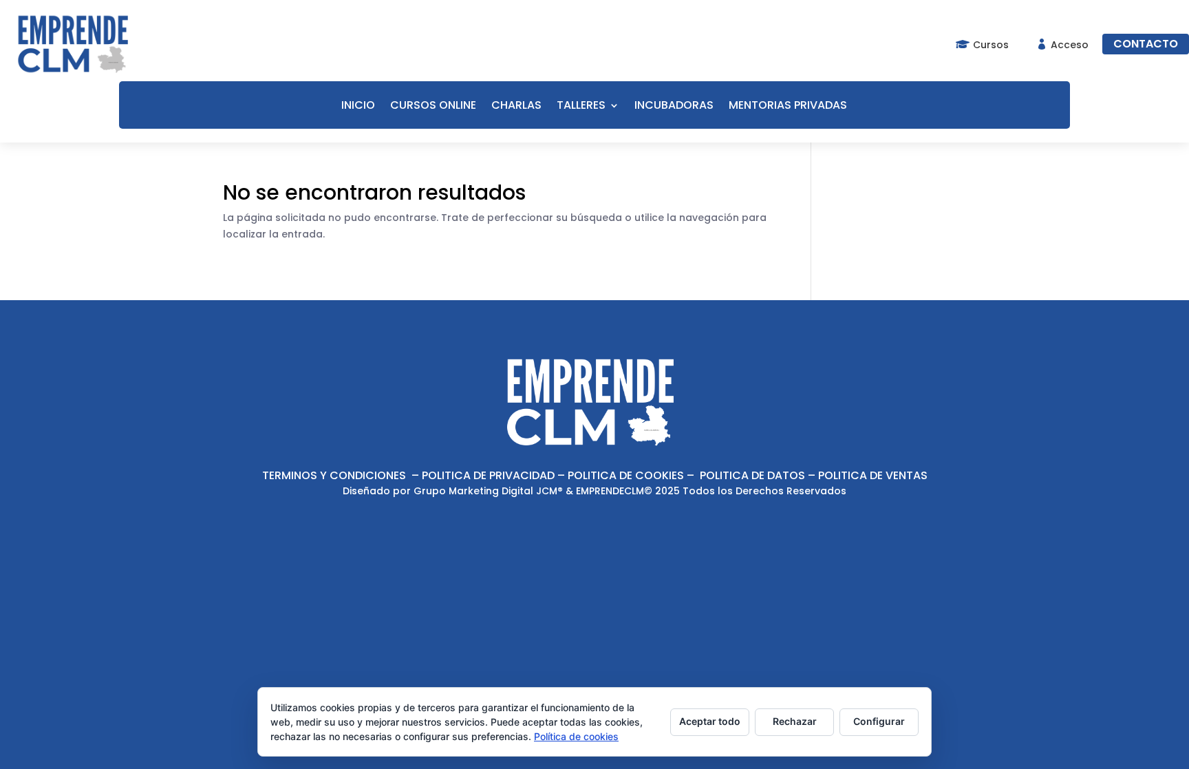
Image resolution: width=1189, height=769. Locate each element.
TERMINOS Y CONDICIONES (334, 475)
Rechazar (795, 721)
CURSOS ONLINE (433, 107)
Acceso (1070, 45)
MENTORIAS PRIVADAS (788, 107)
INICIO (358, 107)
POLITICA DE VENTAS (873, 475)
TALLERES (581, 107)
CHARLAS (516, 107)
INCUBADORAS (674, 107)
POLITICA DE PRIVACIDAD (488, 475)
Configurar (879, 721)
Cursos (991, 45)
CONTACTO (1145, 44)
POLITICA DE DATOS (752, 475)
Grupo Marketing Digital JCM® (488, 491)
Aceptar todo (709, 721)
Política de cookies (576, 736)
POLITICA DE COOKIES (626, 475)
